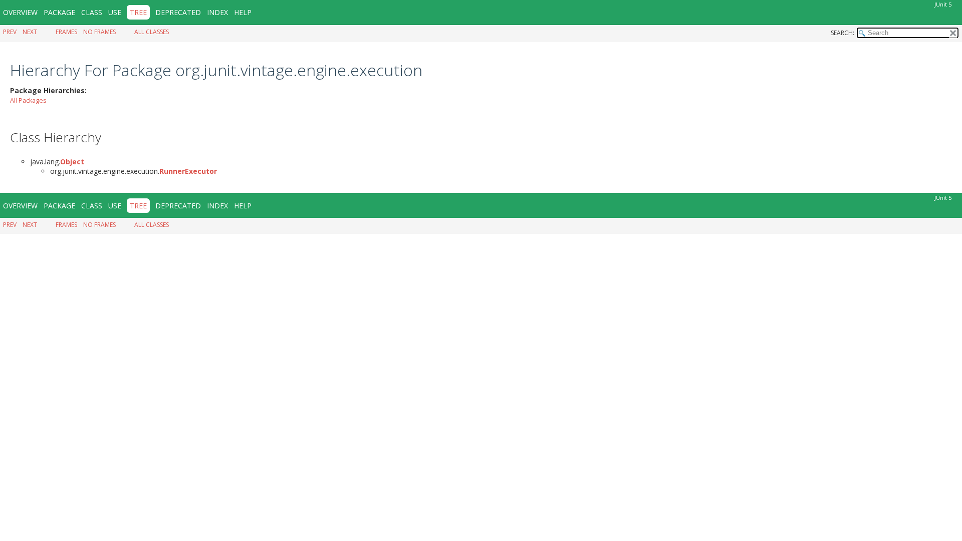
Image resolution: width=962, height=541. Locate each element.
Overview (20, 12)
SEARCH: (842, 33)
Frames (66, 32)
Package (59, 12)
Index (217, 12)
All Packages (28, 100)
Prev (10, 32)
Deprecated (178, 12)
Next (30, 32)
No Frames (99, 32)
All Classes (151, 32)
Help (243, 12)
